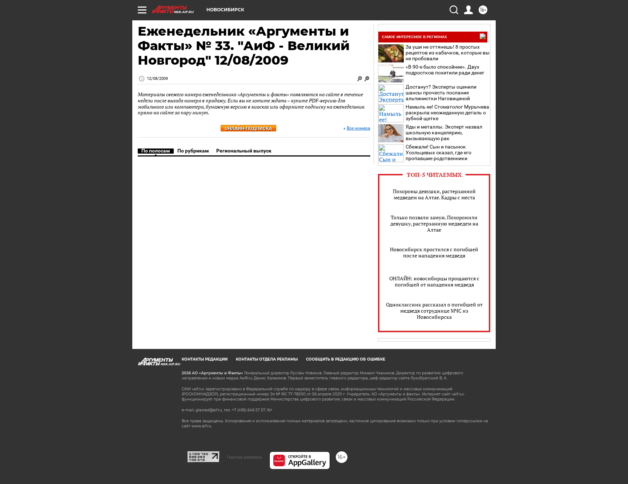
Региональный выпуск (243, 151)
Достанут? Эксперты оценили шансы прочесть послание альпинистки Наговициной (441, 92)
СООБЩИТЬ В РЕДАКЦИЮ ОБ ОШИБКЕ (345, 359)
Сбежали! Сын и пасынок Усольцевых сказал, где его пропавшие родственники (438, 152)
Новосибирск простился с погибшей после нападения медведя (434, 252)
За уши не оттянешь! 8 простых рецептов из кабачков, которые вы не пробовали (448, 52)
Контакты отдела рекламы (267, 359)
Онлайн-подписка (248, 128)
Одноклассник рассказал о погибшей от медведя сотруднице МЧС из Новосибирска (434, 310)
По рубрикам (193, 151)
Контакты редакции (205, 359)
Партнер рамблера (244, 457)
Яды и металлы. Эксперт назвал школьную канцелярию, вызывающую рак (444, 132)
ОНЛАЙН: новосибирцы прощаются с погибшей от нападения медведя (434, 281)
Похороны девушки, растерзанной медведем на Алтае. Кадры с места (434, 194)
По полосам (155, 151)
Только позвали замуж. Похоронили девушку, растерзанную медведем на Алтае (434, 223)
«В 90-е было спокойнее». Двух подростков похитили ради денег (445, 70)
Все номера (358, 128)
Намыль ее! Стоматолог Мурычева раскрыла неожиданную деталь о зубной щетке (447, 112)
